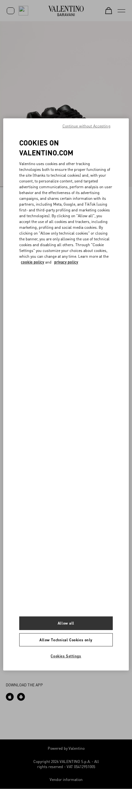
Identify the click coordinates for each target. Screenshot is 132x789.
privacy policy (66, 261)
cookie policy (32, 261)
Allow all (66, 622)
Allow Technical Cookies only (66, 639)
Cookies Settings (66, 656)
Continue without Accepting (86, 126)
